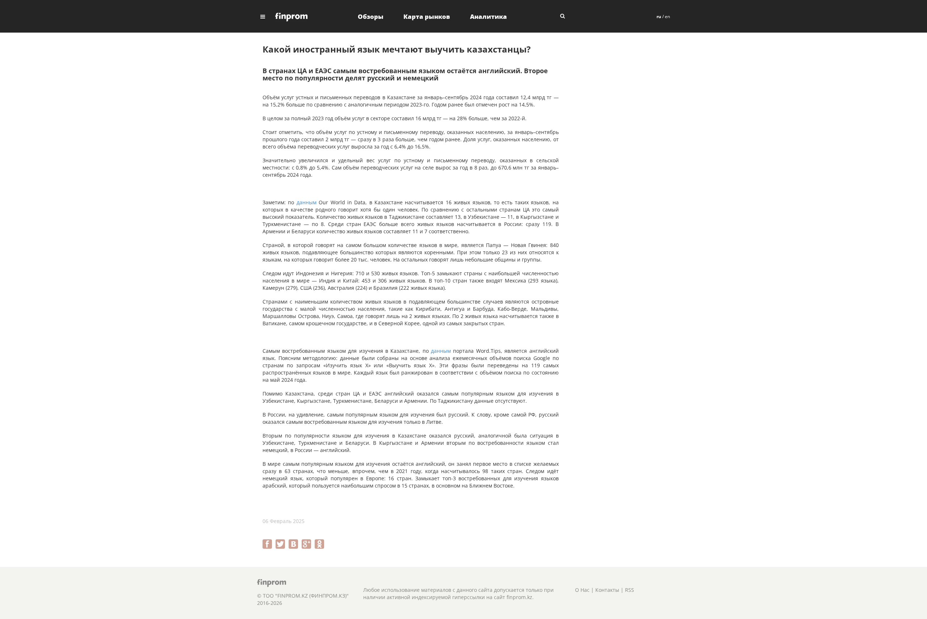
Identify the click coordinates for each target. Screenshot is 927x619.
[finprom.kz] (291, 16)
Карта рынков (426, 16)
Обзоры (370, 16)
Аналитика (488, 16)
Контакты (607, 589)
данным (306, 202)
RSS (629, 589)
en (667, 16)
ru (659, 16)
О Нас (582, 589)
